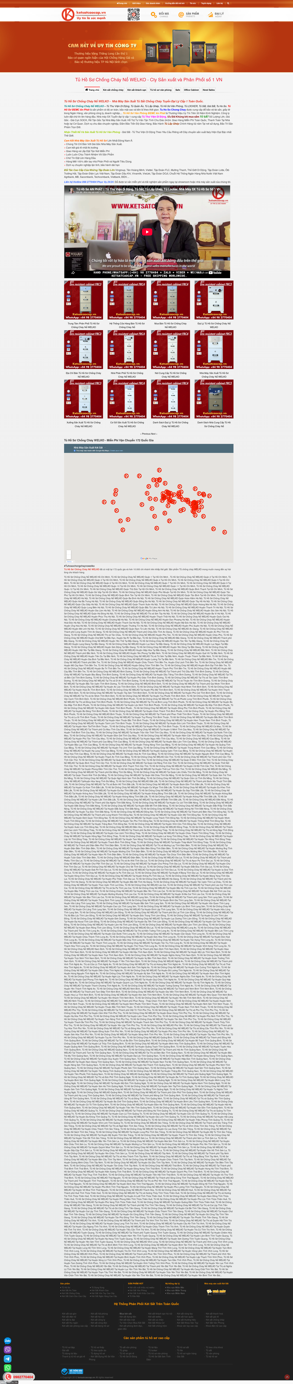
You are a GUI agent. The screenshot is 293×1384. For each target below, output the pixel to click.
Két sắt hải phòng (99, 1313)
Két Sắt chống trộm (157, 1325)
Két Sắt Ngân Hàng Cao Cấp (104, 1296)
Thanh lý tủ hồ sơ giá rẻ (73, 1356)
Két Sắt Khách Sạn (100, 1290)
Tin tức (193, 3)
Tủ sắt (209, 1350)
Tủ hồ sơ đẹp (68, 1347)
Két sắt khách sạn (136, 89)
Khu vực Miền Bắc (175, 1287)
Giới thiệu (136, 3)
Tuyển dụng (206, 3)
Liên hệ (220, 3)
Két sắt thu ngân (70, 1322)
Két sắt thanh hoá (214, 1313)
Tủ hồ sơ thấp (97, 1347)
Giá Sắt (180, 1356)
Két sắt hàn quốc (185, 1316)
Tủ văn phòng (212, 1353)
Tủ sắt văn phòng (128, 1347)
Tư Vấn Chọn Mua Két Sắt (132, 1322)
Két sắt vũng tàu (185, 1313)
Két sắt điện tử (69, 1316)
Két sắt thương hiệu (186, 1319)
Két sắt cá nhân (155, 1319)
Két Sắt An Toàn (69, 1290)
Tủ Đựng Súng (98, 1287)
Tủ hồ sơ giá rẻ (127, 1353)
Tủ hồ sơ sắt (183, 1347)
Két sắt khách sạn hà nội (160, 1313)
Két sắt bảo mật (127, 1319)
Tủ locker (152, 1350)
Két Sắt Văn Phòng (138, 1290)
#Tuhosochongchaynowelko (79, 566)
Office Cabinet (191, 89)
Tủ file (180, 1350)
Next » (154, 433)
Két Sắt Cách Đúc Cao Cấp (74, 1296)
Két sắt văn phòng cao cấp (75, 1325)
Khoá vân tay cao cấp (187, 1325)
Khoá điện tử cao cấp (216, 1325)
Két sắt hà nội (97, 1316)
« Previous (145, 433)
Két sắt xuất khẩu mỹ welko (142, 1287)
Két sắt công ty (98, 1319)
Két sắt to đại (68, 1319)
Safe (177, 89)
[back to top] (287, 1377)
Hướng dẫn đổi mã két (174, 3)
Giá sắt (65, 1350)
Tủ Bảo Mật (135, 1296)
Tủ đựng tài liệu (69, 1353)
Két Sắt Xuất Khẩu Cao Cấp (142, 1293)
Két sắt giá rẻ (212, 1316)
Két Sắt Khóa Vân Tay (187, 1322)
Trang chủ (93, 89)
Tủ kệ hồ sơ (211, 1356)
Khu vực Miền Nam (176, 1293)
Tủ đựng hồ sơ (98, 1353)
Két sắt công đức (99, 1322)
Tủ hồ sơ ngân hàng (186, 1353)
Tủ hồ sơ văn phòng (161, 89)
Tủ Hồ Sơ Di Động (128, 1356)
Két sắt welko (154, 1316)
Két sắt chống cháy (113, 89)
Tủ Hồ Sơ (66, 1287)
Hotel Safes (209, 89)
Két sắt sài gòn (69, 1313)
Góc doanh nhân (153, 3)
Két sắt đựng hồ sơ (100, 1325)
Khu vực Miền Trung (176, 1290)
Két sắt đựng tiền (128, 1316)
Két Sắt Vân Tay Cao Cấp (103, 1293)
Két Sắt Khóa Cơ (156, 1322)
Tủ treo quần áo (98, 1350)
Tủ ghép (124, 1350)
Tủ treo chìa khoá (214, 1347)
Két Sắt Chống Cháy (71, 1293)
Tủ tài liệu (153, 1347)
